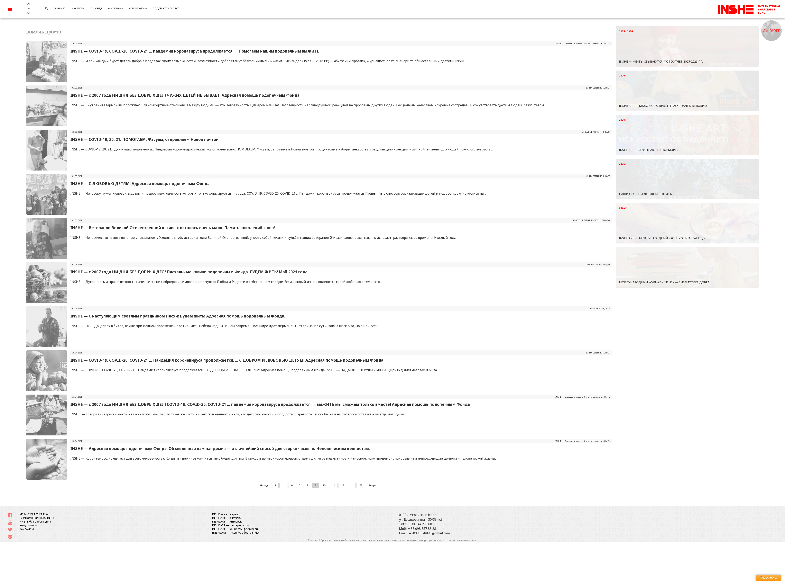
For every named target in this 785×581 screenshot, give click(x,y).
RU (28, 12)
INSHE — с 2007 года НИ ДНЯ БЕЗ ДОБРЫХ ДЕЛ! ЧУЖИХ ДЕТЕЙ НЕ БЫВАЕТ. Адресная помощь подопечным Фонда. (186, 95)
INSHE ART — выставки (226, 518)
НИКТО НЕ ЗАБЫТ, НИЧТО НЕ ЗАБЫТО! (591, 220)
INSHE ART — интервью (227, 521)
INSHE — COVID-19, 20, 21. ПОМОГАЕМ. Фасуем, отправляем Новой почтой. (145, 139)
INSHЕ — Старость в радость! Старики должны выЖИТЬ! (582, 43)
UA (28, 8)
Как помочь (27, 529)
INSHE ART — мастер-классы (230, 525)
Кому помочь (28, 525)
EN (28, 3)
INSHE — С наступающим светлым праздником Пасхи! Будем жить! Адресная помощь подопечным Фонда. (177, 316)
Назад (264, 485)
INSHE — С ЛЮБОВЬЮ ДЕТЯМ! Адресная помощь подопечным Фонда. (140, 183)
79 (360, 485)
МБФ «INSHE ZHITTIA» (34, 514)
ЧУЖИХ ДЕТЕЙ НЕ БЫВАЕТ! (597, 87)
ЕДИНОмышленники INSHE (37, 518)
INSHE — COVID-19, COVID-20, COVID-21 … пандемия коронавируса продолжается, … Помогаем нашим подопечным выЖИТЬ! (195, 51)
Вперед (373, 485)
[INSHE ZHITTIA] (749, 9)
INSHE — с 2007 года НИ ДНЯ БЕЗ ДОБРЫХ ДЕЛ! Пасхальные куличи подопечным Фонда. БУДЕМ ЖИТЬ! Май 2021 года (188, 271)
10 (324, 485)
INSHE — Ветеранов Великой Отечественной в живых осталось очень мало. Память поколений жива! (172, 227)
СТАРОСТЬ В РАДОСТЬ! (599, 308)
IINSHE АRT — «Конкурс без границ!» (236, 532)
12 (342, 485)
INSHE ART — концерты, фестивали (235, 529)
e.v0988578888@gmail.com (429, 533)
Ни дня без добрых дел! (598, 264)
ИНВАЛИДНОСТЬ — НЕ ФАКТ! (596, 132)
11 (333, 485)
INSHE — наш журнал (225, 514)
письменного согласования (462, 540)
